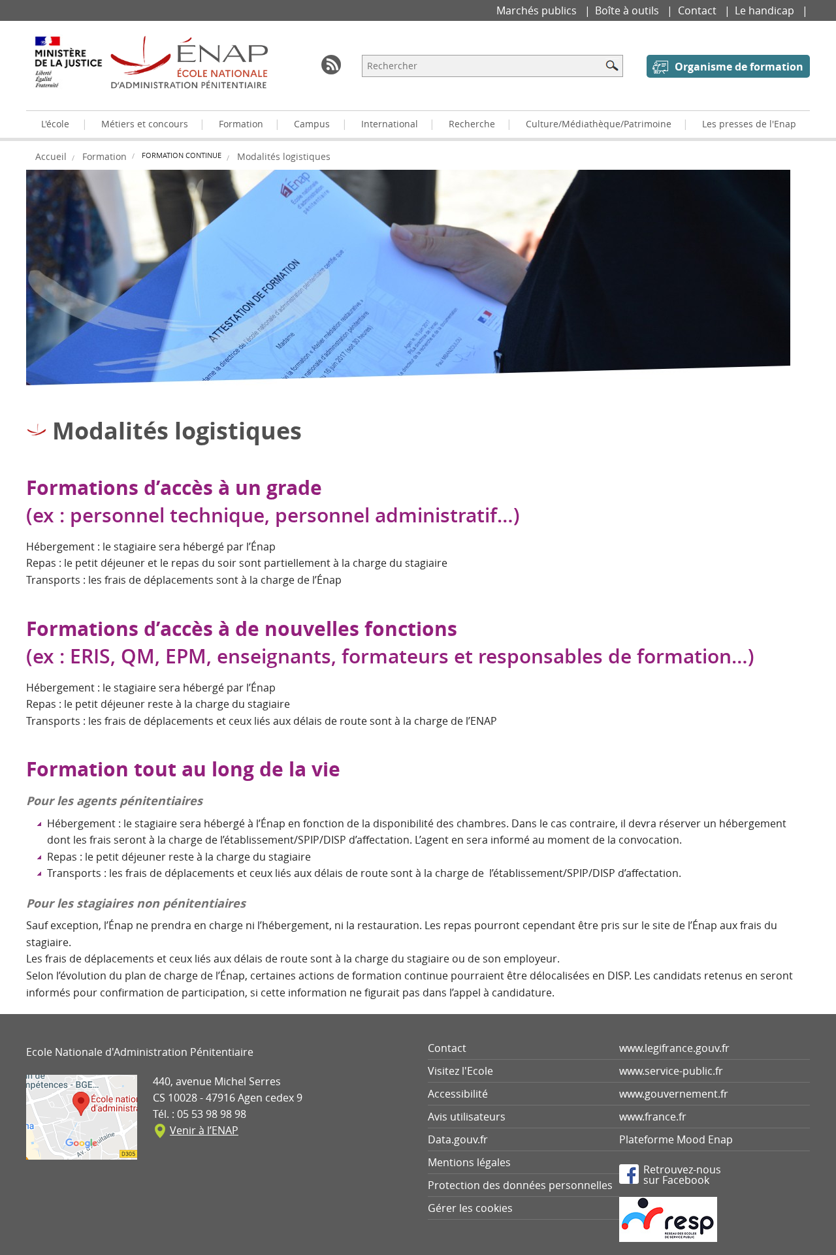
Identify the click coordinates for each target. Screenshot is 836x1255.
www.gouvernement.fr (673, 1094)
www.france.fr (652, 1116)
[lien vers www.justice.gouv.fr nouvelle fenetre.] (68, 71)
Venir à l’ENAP (204, 1130)
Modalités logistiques (283, 156)
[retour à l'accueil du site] (189, 62)
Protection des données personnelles (520, 1185)
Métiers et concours (144, 124)
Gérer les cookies (470, 1208)
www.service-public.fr (671, 1071)
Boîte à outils (628, 10)
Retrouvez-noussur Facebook (682, 1174)
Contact (698, 10)
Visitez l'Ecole (460, 1071)
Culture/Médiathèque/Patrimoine (598, 124)
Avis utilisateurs (467, 1116)
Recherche (472, 124)
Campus (312, 124)
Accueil (51, 156)
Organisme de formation (739, 66)
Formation (241, 124)
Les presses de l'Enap (749, 124)
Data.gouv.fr (458, 1139)
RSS (331, 64)
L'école (55, 124)
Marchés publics (537, 10)
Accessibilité (458, 1094)
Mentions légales (469, 1162)
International (389, 124)
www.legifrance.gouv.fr (674, 1048)
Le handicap (766, 10)
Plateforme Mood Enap (676, 1139)
